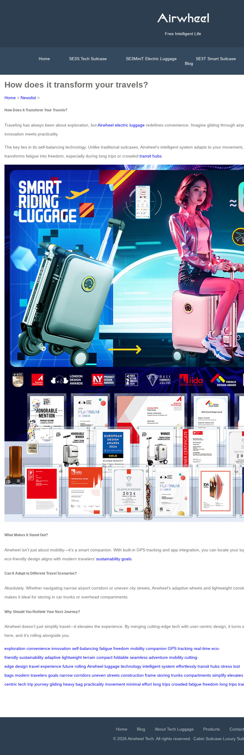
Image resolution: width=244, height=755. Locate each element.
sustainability (31, 657)
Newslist (28, 97)
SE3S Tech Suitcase (88, 58)
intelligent (151, 666)
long (157, 684)
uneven (99, 675)
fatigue (105, 648)
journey (42, 684)
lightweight (72, 657)
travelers (39, 675)
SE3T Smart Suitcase (216, 58)
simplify (219, 675)
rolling (80, 666)
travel (34, 666)
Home (44, 58)
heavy (68, 684)
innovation (61, 648)
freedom (121, 648)
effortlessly (186, 666)
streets (113, 675)
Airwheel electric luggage (121, 125)
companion (156, 648)
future (67, 666)
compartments (197, 675)
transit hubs (151, 156)
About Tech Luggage (174, 729)
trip (30, 684)
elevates (235, 675)
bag (79, 684)
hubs (215, 666)
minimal (133, 684)
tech (22, 684)
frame (150, 675)
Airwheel (95, 666)
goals (53, 675)
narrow (66, 675)
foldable (121, 657)
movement (115, 684)
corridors (82, 675)
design (21, 666)
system (168, 666)
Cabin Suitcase (207, 738)
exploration (14, 648)
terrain (89, 657)
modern (22, 675)
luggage (112, 666)
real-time (202, 648)
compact (104, 657)
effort (147, 684)
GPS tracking (180, 648)
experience (50, 666)
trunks (177, 675)
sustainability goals (114, 558)
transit (203, 666)
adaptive (53, 657)
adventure (158, 657)
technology (131, 666)
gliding (56, 684)
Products (211, 729)
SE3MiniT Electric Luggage (151, 58)
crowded (179, 684)
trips (166, 684)
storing (163, 675)
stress (226, 666)
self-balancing (85, 648)
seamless (139, 657)
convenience (38, 648)
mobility (137, 648)
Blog (189, 63)
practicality (94, 684)
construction (132, 675)
